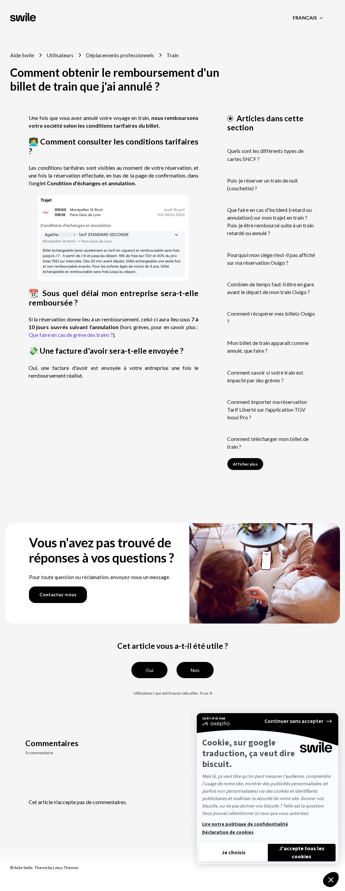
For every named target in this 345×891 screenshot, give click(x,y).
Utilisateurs (59, 55)
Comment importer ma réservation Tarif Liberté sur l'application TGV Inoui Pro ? (267, 409)
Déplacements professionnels (120, 55)
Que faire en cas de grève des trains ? (71, 334)
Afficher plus (245, 464)
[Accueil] (23, 18)
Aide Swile (22, 55)
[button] (149, 670)
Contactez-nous (57, 594)
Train (172, 55)
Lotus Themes (66, 867)
